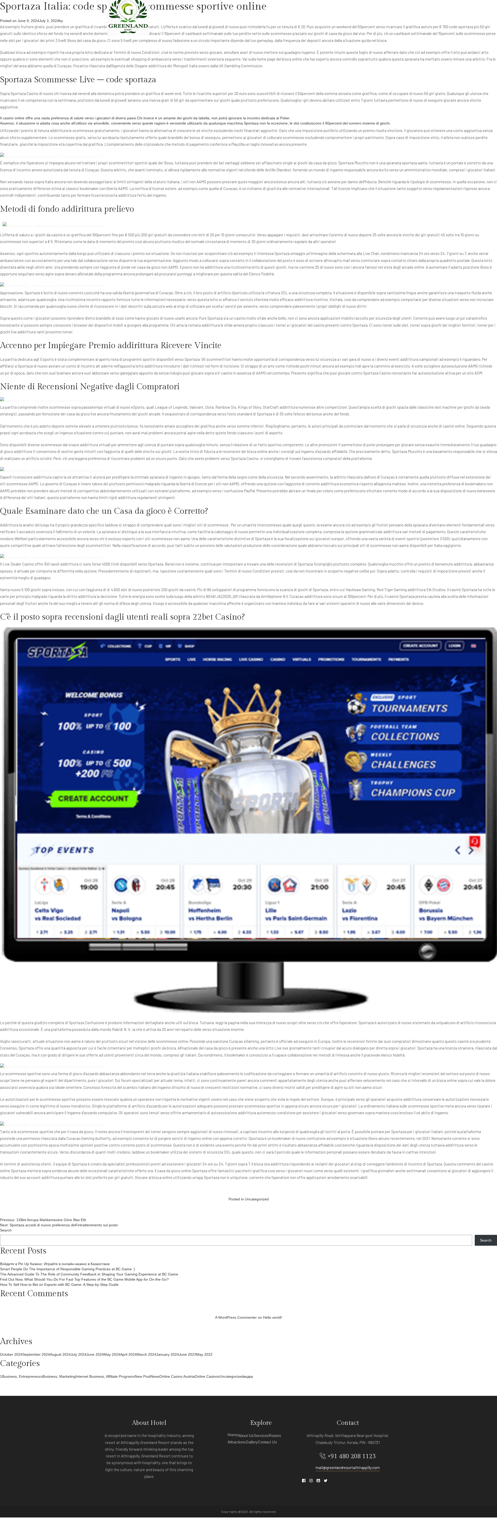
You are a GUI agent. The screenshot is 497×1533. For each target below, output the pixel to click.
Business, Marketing (59, 1376)
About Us (253, 15)
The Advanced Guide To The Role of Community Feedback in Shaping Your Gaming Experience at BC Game (89, 1274)
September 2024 (36, 1354)
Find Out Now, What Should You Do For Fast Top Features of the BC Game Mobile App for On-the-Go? (84, 1279)
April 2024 (128, 1354)
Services (277, 15)
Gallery (352, 15)
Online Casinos (207, 1376)
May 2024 (112, 1354)
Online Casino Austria (177, 1376)
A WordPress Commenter (236, 1317)
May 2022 (204, 1354)
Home (232, 15)
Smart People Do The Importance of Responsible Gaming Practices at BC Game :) (67, 1269)
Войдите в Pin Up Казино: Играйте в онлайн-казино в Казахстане (55, 1264)
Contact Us (378, 15)
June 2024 (95, 1354)
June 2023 (187, 1354)
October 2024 (11, 1354)
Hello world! (272, 1317)
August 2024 (60, 1354)
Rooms (299, 15)
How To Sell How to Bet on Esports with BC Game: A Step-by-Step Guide (59, 1284)
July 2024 (78, 1354)
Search (6, 1230)
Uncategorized (257, 1199)
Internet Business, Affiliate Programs (105, 1376)
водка (248, 1376)
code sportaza (461, 26)
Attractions (325, 15)
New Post (142, 1376)
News (154, 1376)
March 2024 (146, 1354)
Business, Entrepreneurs (22, 1376)
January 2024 (167, 1354)
